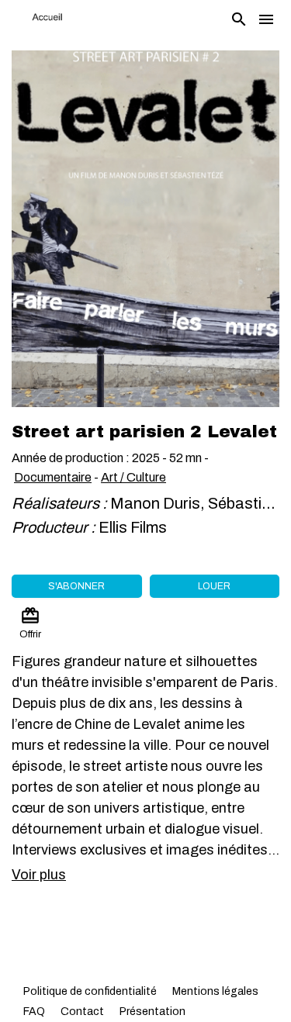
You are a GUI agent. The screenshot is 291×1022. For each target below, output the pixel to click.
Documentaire (53, 477)
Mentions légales (215, 991)
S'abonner (76, 586)
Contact (82, 1011)
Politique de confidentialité (90, 991)
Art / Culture (133, 477)
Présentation (152, 1011)
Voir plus (39, 874)
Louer (214, 586)
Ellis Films (133, 527)
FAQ (34, 1011)
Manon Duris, (159, 503)
